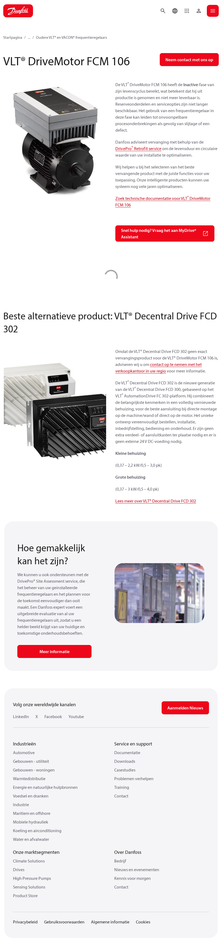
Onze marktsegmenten (36, 852)
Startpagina (12, 37)
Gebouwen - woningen (34, 770)
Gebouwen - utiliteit (31, 761)
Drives (18, 869)
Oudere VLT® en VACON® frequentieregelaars (71, 37)
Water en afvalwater (31, 839)
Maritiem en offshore (31, 813)
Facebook (53, 716)
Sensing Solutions (29, 887)
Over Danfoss (127, 852)
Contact (121, 796)
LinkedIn (21, 716)
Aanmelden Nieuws (185, 708)
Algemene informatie (110, 922)
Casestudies (124, 770)
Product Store (25, 895)
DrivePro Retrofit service (138, 148)
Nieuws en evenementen (136, 869)
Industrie (21, 804)
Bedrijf (120, 861)
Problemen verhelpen (134, 778)
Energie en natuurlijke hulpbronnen (45, 787)
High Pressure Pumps (32, 878)
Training (121, 787)
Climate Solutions (29, 861)
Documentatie (127, 752)
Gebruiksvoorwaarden (64, 922)
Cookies (143, 922)
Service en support (133, 744)
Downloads (124, 761)
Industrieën (24, 744)
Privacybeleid (25, 922)
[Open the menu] (213, 11)
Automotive (24, 752)
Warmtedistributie (29, 778)
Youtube (76, 716)
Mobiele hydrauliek (30, 822)
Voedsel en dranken (30, 796)
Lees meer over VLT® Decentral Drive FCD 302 (155, 501)
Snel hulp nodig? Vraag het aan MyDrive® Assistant (158, 233)
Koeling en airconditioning (37, 830)
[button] (187, 11)
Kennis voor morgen (132, 878)
